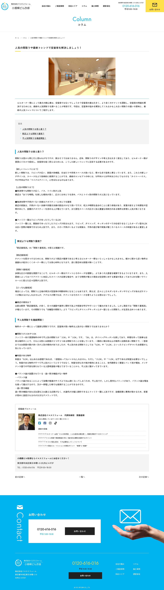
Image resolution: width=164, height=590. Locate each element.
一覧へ (82, 476)
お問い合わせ (80, 531)
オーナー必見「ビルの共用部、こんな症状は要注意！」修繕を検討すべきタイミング (78, 434)
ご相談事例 (59, 6)
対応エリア (72, 6)
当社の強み (46, 6)
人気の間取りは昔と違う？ (34, 128)
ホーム (17, 38)
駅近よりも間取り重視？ (33, 133)
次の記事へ (144, 476)
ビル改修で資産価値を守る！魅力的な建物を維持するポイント (70, 438)
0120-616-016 (46, 529)
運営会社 (106, 6)
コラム (84, 6)
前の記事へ (20, 476)
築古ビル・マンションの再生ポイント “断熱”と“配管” (67, 446)
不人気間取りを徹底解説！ (34, 138)
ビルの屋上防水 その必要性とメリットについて (65, 442)
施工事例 (95, 6)
